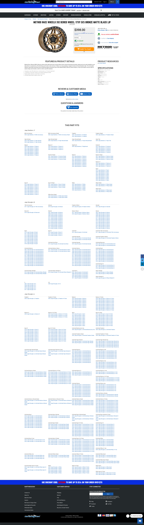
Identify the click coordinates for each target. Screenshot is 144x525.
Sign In (104, 1)
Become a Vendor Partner (63, 507)
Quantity (76, 37)
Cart (115, 1)
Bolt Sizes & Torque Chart (30, 502)
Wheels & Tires (27, 19)
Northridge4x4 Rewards (30, 505)
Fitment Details (102, 63)
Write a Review (101, 30)
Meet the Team (28, 497)
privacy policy (105, 498)
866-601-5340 (98, 1)
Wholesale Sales (28, 507)
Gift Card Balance (61, 500)
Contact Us (27, 492)
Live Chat (79, 10)
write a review (75, 99)
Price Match (60, 502)
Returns (59, 495)
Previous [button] (43, 10)
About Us (26, 495)
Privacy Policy (69, 515)
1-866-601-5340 (85, 10)
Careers (26, 500)
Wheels (34, 19)
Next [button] (101, 10)
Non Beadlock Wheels (43, 19)
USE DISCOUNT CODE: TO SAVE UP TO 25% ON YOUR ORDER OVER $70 (72, 6)
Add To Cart (85, 49)
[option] (72, 10)
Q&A (106, 30)
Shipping (59, 492)
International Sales (28, 510)
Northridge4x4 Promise (62, 505)
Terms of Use (75, 515)
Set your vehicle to (110, 34)
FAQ (58, 497)
